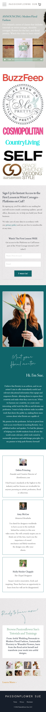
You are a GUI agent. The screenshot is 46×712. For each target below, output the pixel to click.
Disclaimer (30, 702)
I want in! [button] (23, 273)
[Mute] (41, 60)
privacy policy (11, 225)
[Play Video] (4, 60)
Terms (15, 702)
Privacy (22, 702)
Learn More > (9, 682)
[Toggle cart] (40, 4)
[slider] (25, 60)
